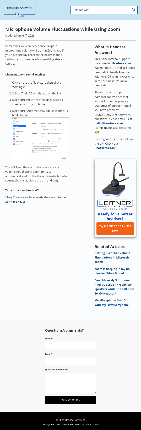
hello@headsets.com (109, 123)
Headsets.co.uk (105, 148)
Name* (49, 338)
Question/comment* (56, 369)
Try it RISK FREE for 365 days (115, 228)
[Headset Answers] (19, 10)
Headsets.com (121, 63)
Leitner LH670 (14, 202)
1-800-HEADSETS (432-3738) (83, 424)
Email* (48, 354)
